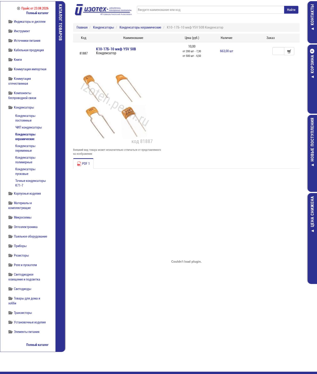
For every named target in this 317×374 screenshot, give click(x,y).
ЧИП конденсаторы (28, 127)
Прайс (35, 8)
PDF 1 (85, 163)
